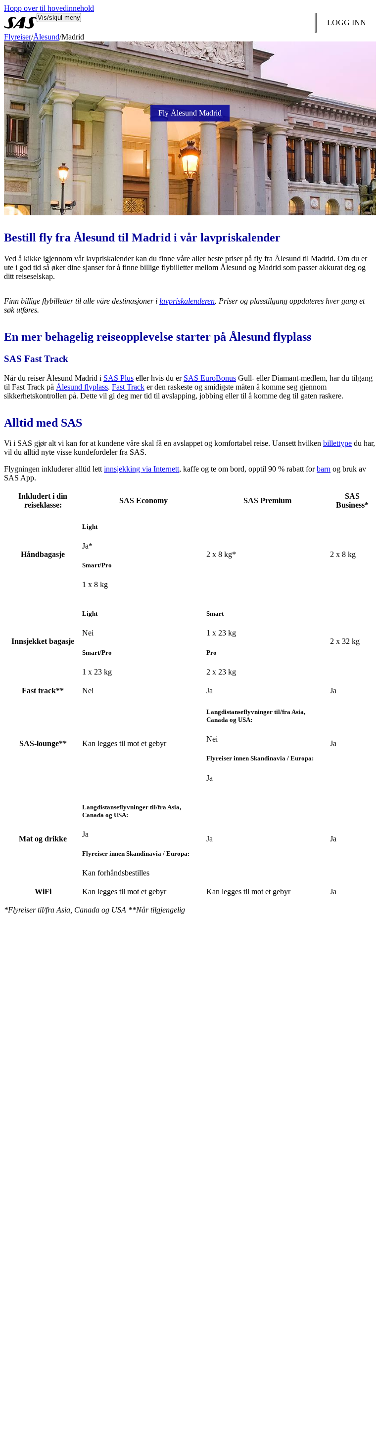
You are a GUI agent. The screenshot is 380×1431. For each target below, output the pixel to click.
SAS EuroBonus (210, 378)
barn (324, 469)
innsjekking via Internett (141, 469)
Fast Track (128, 387)
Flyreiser (17, 37)
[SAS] (20, 23)
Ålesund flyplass (82, 387)
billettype (337, 443)
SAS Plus (118, 378)
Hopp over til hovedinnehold (49, 8)
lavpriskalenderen (187, 301)
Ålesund (46, 37)
